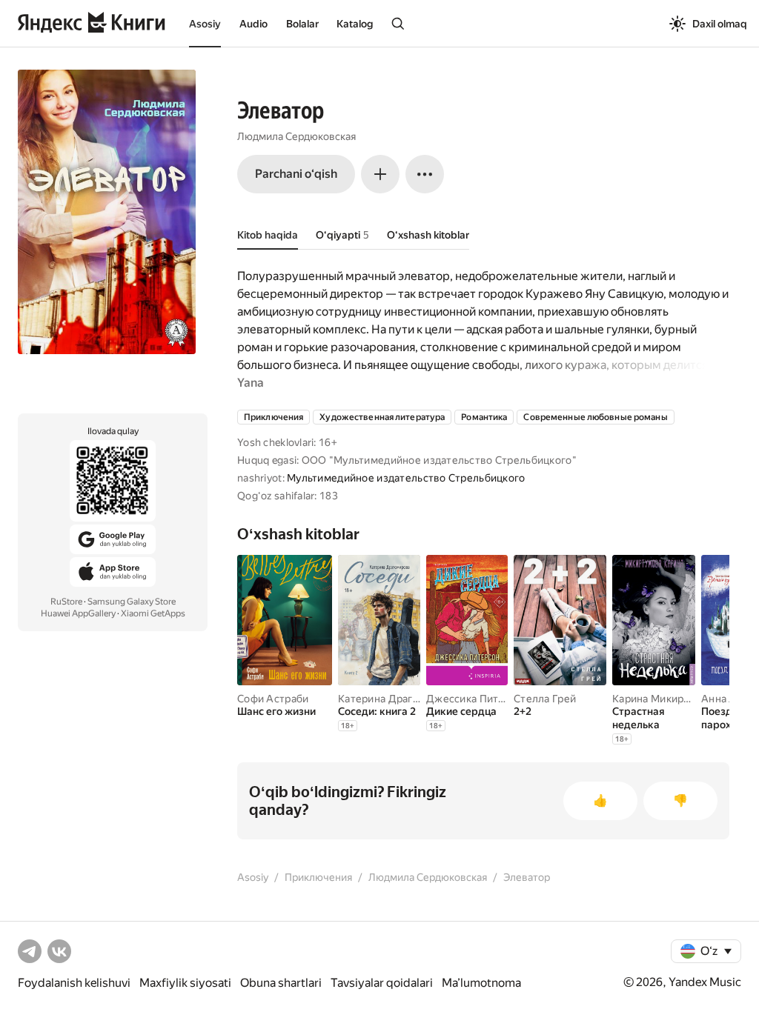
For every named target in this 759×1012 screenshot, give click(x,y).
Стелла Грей (545, 699)
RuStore (66, 601)
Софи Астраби (272, 699)
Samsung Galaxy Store (131, 601)
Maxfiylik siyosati (185, 983)
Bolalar (302, 24)
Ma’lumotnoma (481, 983)
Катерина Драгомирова (397, 699)
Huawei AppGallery (78, 613)
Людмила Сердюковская (296, 136)
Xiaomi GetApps (153, 613)
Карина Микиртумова (666, 699)
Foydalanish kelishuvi (74, 983)
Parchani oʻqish (296, 174)
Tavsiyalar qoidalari (382, 983)
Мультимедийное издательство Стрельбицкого (406, 478)
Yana (250, 383)
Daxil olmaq (719, 24)
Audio (253, 24)
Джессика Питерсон (477, 699)
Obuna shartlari (281, 983)
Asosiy (205, 24)
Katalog (355, 24)
